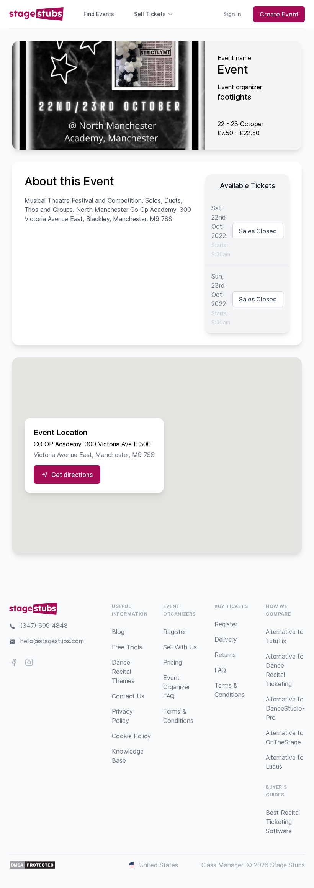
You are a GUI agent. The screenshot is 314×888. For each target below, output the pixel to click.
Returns (225, 655)
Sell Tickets (150, 14)
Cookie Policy (131, 736)
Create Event (279, 14)
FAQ (220, 670)
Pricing (172, 662)
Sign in (232, 14)
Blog (118, 632)
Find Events (98, 14)
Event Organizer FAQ (176, 687)
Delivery (225, 639)
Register (174, 632)
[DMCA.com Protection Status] (32, 865)
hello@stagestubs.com (52, 641)
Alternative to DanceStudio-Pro (285, 708)
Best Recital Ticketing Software (283, 822)
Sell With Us (180, 647)
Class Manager (222, 865)
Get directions (72, 474)
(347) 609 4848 (44, 625)
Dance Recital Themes (123, 672)
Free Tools (127, 647)
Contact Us (128, 696)
